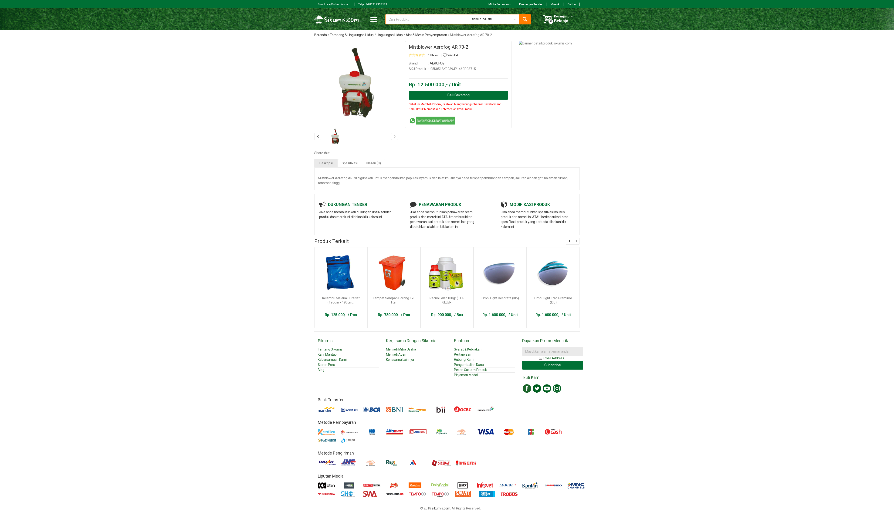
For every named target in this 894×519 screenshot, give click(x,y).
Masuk (555, 4)
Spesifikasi (350, 163)
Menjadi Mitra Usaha (401, 349)
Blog (321, 370)
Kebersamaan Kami (332, 359)
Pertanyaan (462, 354)
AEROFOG (437, 63)
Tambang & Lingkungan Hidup (352, 35)
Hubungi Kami (464, 359)
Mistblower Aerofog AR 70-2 (438, 47)
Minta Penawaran (499, 4)
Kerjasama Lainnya (400, 359)
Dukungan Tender (531, 4)
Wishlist (452, 55)
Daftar (572, 4)
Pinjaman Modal (466, 375)
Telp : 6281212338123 (372, 4)
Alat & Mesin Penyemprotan (426, 35)
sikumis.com (441, 508)
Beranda (320, 35)
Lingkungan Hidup (390, 35)
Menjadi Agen (396, 354)
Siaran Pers (326, 365)
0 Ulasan (433, 55)
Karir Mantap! (327, 354)
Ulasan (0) (373, 163)
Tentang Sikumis (330, 349)
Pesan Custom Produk (470, 370)
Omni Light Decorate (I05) (500, 298)
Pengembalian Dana (469, 365)
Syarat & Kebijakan (467, 349)
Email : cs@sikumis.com (334, 4)
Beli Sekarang (458, 95)
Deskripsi (326, 163)
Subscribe (552, 365)
